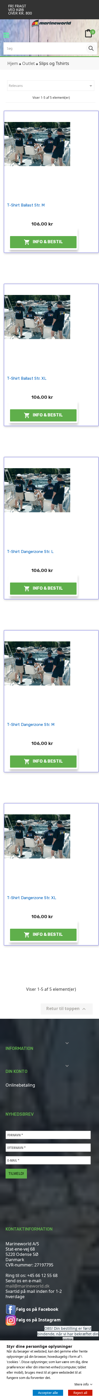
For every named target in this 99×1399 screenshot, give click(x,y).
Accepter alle (48, 1392)
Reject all (80, 1392)
